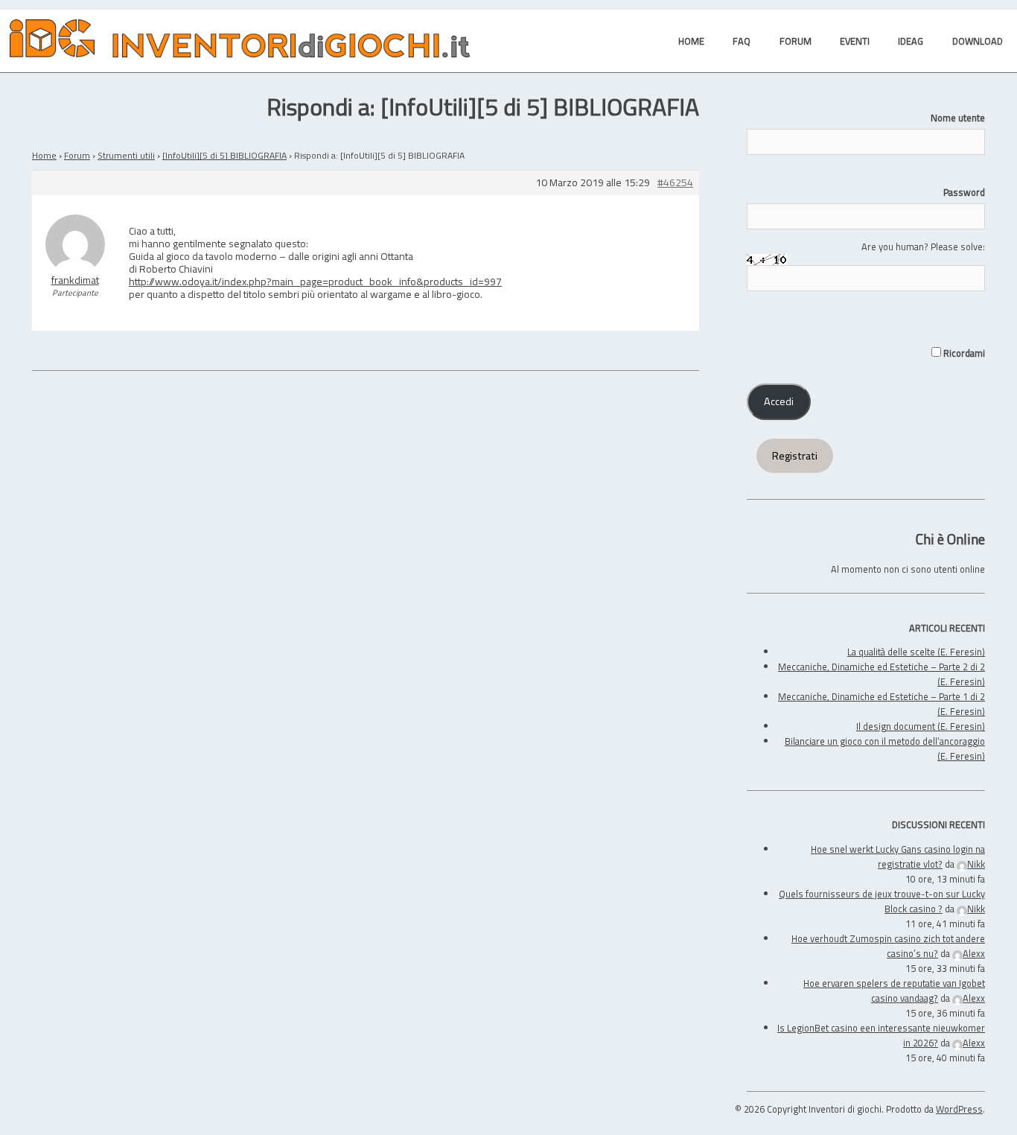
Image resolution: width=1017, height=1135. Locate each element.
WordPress (959, 1108)
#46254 (675, 183)
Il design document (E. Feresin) (920, 726)
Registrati (794, 456)
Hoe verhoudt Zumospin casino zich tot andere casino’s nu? (888, 946)
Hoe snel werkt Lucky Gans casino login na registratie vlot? (898, 856)
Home (44, 155)
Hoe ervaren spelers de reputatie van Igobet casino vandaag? (894, 990)
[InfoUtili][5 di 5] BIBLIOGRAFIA (224, 155)
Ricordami (963, 353)
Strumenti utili (126, 155)
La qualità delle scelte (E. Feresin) (916, 651)
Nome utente (958, 117)
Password (964, 192)
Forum (77, 155)
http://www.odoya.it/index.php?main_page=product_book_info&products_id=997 (315, 281)
